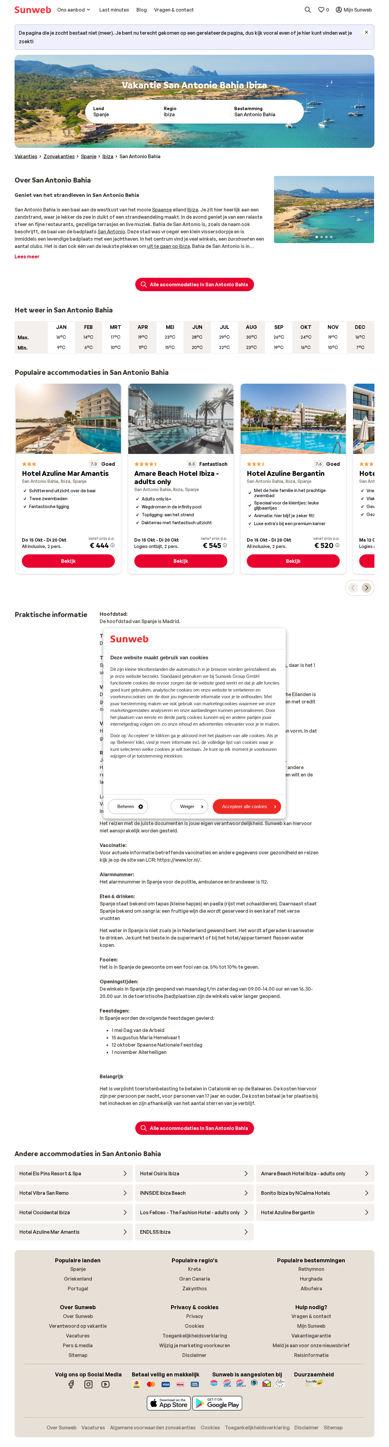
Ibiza (192, 210)
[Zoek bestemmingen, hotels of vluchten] (308, 10)
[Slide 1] (316, 237)
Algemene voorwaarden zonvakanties (153, 1427)
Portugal (78, 1288)
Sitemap (78, 1355)
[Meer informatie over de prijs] (112, 545)
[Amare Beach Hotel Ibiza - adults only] (180, 479)
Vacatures (78, 1336)
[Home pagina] (33, 9)
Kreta (194, 1269)
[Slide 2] (321, 237)
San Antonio (111, 231)
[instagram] (88, 1387)
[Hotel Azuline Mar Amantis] (68, 479)
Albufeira (311, 1288)
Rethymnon (311, 1269)
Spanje (78, 1269)
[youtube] (105, 1387)
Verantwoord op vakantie (78, 1326)
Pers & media (78, 1345)
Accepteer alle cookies (244, 806)
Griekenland (78, 1279)
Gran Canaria (194, 1279)
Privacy (194, 1316)
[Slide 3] (326, 237)
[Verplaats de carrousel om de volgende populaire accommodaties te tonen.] (366, 588)
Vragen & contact (311, 1316)
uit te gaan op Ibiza (168, 246)
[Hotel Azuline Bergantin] (293, 479)
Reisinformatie (311, 1355)
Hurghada (311, 1279)
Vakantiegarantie (311, 1336)
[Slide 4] (331, 237)
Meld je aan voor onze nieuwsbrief (311, 1345)
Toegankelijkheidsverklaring (194, 1336)
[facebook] (71, 1387)
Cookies (194, 1326)
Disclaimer (194, 1355)
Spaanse (162, 210)
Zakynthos (194, 1288)
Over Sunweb (78, 1316)
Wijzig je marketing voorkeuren (194, 1345)
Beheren (125, 806)
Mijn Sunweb (311, 1326)
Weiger (187, 806)
